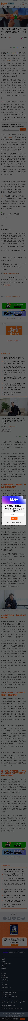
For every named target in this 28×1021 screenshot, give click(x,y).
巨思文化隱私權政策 (16, 522)
